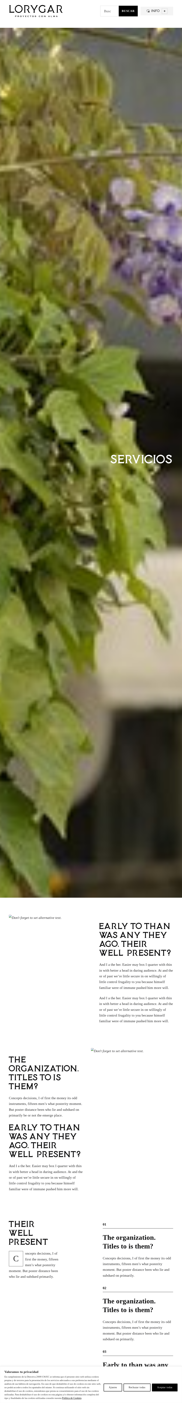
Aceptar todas (164, 1387)
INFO (155, 11)
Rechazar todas (137, 1387)
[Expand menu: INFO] (164, 11)
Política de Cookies (71, 1398)
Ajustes (113, 1387)
